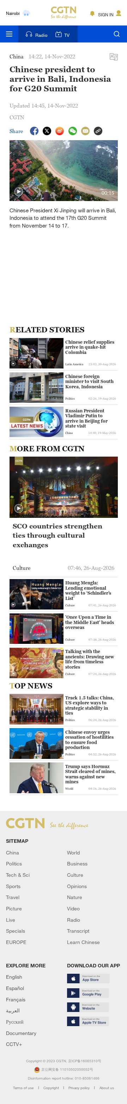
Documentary (21, 1033)
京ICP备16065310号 (84, 1061)
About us (106, 1088)
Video (73, 908)
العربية (13, 1010)
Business (77, 863)
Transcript (78, 931)
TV (66, 35)
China (12, 853)
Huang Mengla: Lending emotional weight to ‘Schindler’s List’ (88, 590)
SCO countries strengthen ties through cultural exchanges (57, 535)
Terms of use (24, 1088)
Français (15, 999)
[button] (19, 192)
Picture (14, 908)
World (73, 853)
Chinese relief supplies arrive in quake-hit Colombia (89, 347)
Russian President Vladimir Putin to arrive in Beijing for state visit (86, 418)
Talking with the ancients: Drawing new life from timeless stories (89, 659)
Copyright (51, 1088)
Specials (15, 931)
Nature (74, 897)
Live (10, 920)
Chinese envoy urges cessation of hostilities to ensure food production (89, 740)
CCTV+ (14, 1044)
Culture (75, 875)
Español (15, 988)
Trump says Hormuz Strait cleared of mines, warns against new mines (90, 774)
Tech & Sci (18, 875)
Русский (15, 1022)
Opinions (77, 886)
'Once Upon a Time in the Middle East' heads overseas (89, 622)
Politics (14, 863)
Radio (41, 35)
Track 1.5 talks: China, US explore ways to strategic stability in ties (89, 706)
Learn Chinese (83, 942)
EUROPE (16, 942)
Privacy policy (79, 1088)
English (14, 977)
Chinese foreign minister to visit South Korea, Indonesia (89, 381)
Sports (13, 886)
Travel (12, 897)
